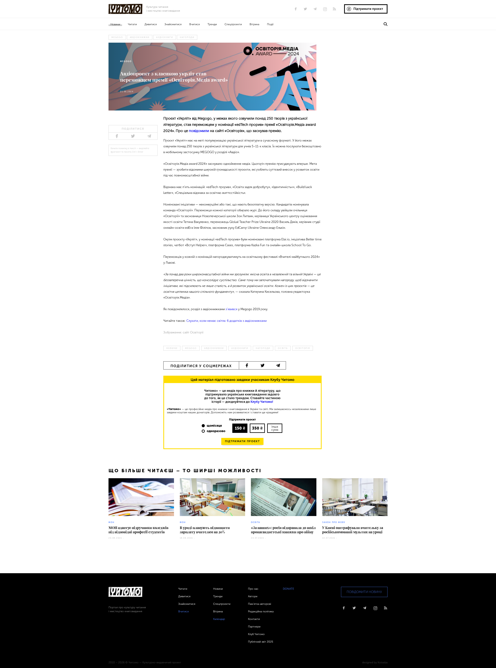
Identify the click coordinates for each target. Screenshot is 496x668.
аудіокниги (164, 37)
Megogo (117, 37)
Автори (252, 596)
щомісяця (214, 425)
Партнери (254, 626)
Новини (115, 24)
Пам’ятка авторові (259, 604)
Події (270, 24)
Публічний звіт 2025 (260, 641)
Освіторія (302, 348)
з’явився (231, 309)
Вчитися (194, 24)
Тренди (212, 24)
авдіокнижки (139, 37)
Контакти (254, 619)
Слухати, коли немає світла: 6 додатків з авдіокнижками (226, 321)
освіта (283, 348)
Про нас (253, 588)
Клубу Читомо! (262, 402)
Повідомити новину (364, 592)
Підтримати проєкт (242, 441)
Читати (132, 24)
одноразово (216, 431)
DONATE (288, 588)
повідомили (199, 131)
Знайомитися (173, 24)
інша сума (274, 428)
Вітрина (254, 24)
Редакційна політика (261, 611)
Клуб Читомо (256, 634)
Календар (219, 619)
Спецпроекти (233, 24)
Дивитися (151, 24)
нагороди (187, 37)
